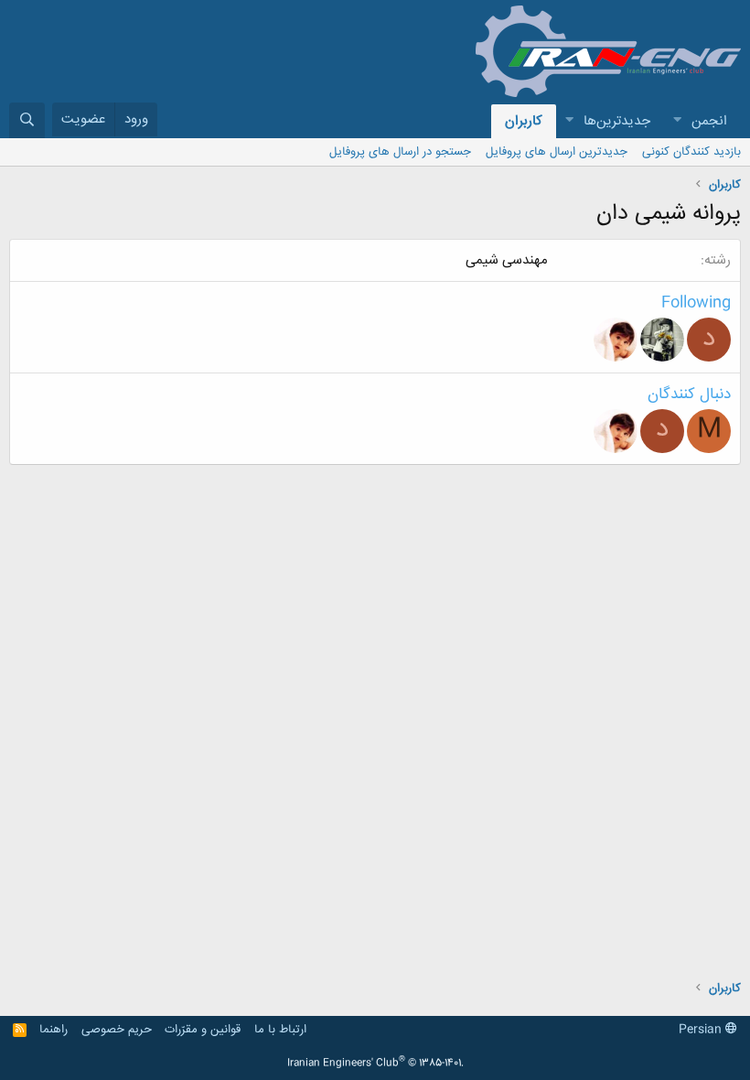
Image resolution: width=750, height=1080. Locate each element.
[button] (677, 121)
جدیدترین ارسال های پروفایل (556, 152)
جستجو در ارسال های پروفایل (400, 152)
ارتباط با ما (280, 1030)
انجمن (709, 121)
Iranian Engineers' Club (375, 1063)
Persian (702, 1030)
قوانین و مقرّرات (203, 1030)
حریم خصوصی (116, 1030)
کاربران (523, 121)
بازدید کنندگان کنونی (691, 152)
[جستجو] (27, 120)
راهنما (53, 1030)
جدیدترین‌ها (617, 121)
